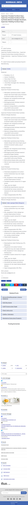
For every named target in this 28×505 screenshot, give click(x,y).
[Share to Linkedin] (20, 285)
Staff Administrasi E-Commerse (7, 452)
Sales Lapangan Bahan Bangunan (15, 203)
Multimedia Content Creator (9, 479)
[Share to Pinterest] (16, 285)
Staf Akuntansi (7, 302)
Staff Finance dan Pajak (10, 306)
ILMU (17, 365)
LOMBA (4, 368)
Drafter (9, 69)
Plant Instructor (8, 310)
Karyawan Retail (4, 459)
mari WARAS (4, 418)
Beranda (3, 9)
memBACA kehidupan (6, 424)
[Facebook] (8, 499)
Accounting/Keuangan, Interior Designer (12, 298)
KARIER (3, 27)
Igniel (16, 503)
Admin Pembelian (7, 465)
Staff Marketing (6, 472)
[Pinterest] (14, 499)
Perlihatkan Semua (6, 438)
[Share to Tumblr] (25, 285)
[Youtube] (20, 499)
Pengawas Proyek (5, 444)
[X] (11, 499)
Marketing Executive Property (12, 318)
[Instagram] (17, 499)
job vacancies (4, 387)
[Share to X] (12, 285)
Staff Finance (4, 455)
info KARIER (3, 382)
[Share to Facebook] (3, 285)
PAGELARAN (19, 368)
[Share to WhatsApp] (7, 285)
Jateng (4, 280)
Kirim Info (17, 9)
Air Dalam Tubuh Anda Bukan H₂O (8, 419)
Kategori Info (9, 9)
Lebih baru (4, 289)
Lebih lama (23, 289)
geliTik (2, 432)
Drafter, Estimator (8, 314)
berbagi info (14, 2)
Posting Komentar (5, 24)
